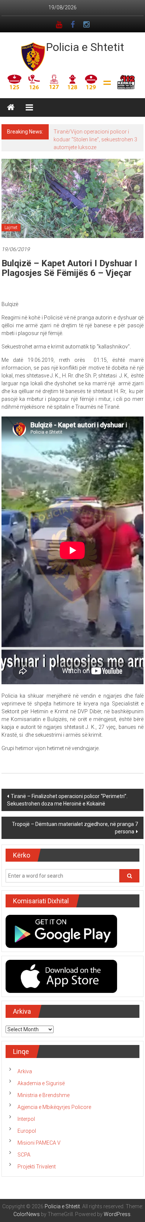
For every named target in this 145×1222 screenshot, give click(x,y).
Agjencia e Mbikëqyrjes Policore (54, 1107)
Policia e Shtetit (85, 47)
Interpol (26, 1119)
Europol (26, 1131)
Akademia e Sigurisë (41, 1083)
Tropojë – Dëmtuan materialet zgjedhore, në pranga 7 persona (75, 828)
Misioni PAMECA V (39, 1143)
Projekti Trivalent (36, 1167)
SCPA (23, 1155)
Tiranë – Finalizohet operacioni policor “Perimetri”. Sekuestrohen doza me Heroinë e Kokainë (67, 800)
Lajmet (10, 227)
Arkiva (24, 1071)
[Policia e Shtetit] (10, 107)
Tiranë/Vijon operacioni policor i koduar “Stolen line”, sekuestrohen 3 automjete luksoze (95, 139)
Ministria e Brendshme (43, 1095)
